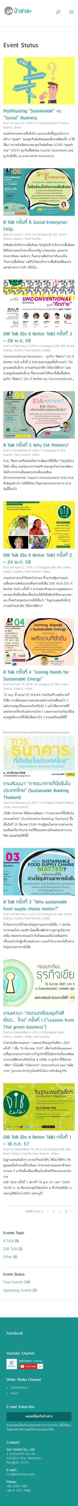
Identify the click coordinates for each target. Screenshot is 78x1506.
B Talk (54, 234)
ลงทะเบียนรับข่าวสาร (39, 1416)
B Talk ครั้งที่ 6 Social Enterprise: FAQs (35, 225)
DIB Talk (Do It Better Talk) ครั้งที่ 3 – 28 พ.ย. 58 (37, 337)
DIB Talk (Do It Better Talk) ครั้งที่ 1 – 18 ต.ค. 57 (37, 1140)
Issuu (15, 1393)
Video (46, 350)
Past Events (33, 239)
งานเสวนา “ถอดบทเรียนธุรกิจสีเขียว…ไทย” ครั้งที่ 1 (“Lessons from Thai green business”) (38, 1020)
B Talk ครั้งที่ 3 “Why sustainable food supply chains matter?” (35, 905)
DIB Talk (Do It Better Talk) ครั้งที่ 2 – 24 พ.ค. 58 (37, 558)
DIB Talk (60, 346)
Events (7, 127)
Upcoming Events (17, 1291)
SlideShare (19, 1388)
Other (17, 127)
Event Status (59, 123)
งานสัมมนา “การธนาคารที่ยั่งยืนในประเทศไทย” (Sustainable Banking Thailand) (37, 791)
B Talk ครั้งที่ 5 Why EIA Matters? (35, 445)
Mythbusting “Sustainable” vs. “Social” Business (32, 114)
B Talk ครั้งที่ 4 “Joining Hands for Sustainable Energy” (36, 675)
